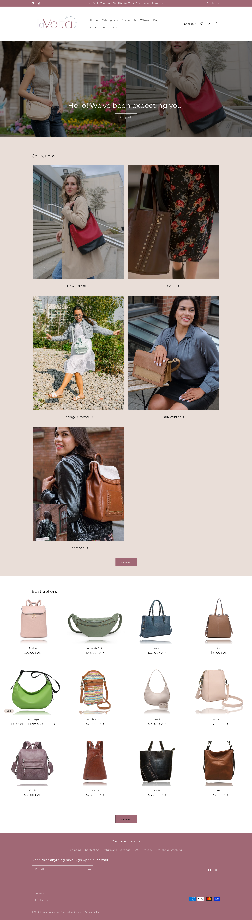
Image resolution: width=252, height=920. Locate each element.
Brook (157, 719)
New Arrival (76, 286)
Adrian (33, 648)
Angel (157, 648)
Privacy (147, 849)
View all (126, 562)
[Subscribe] (89, 869)
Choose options (33, 661)
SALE (171, 286)
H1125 (157, 790)
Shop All (126, 117)
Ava (219, 648)
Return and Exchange (116, 849)
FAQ (137, 849)
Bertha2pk (33, 719)
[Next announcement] (162, 3)
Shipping (76, 849)
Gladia (95, 790)
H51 (219, 790)
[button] (110, 20)
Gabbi (33, 790)
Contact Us (92, 849)
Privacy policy (92, 912)
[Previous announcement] (89, 3)
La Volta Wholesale (50, 912)
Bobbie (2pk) (95, 719)
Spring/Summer (77, 417)
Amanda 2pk (95, 648)
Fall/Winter (171, 417)
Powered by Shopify (70, 912)
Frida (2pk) (219, 719)
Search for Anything (169, 849)
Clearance (76, 548)
